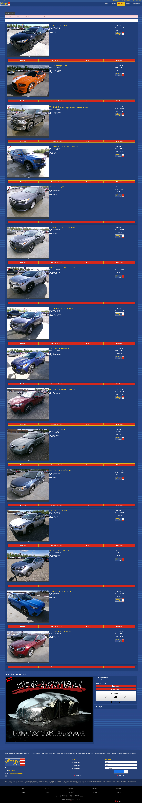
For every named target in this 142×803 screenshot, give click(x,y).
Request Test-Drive (71, 788)
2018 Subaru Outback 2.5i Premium (60, 632)
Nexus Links (119, 792)
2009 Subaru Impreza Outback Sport (60, 470)
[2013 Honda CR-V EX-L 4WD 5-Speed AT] (28, 323)
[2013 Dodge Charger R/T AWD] (28, 80)
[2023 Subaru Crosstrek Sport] (28, 525)
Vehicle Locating (71, 791)
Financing (113, 3)
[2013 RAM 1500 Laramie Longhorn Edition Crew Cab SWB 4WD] (28, 120)
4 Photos (28, 420)
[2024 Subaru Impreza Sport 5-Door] (28, 606)
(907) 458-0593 (117, 0)
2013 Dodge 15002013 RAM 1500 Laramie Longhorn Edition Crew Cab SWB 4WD (68, 107)
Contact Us (95, 789)
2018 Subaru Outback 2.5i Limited (59, 551)
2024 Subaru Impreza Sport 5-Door (60, 591)
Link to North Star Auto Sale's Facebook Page (6, 776)
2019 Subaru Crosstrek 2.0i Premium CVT (62, 389)
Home (106, 3)
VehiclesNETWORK (70, 796)
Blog (47, 789)
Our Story (23, 789)
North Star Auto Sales (77, 795)
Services (128, 3)
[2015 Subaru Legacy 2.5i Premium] (28, 201)
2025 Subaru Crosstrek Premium (59, 349)
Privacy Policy (95, 792)
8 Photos (28, 56)
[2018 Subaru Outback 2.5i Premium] (28, 646)
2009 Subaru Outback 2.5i (57, 429)
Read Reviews (71, 792)
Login (3, 0)
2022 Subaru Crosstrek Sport (58, 25)
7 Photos (28, 137)
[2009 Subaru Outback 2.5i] (28, 444)
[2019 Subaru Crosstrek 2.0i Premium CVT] (28, 403)
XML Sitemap (119, 791)
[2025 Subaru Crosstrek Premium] (28, 363)
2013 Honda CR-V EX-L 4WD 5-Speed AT (61, 308)
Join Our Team (47, 788)
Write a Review (94, 788)
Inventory (120, 3)
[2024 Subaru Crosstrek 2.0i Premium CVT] (28, 242)
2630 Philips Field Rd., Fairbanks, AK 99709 (131, 0)
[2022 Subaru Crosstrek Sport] (28, 40)
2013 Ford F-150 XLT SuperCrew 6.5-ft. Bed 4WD (64, 146)
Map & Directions (95, 791)
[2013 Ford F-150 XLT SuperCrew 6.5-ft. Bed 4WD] (28, 161)
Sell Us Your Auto (71, 789)
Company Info (136, 3)
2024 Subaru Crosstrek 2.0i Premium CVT (62, 227)
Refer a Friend (23, 792)
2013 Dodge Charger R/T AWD (58, 66)
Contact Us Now (121, 775)
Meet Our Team (23, 791)
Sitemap (118, 789)
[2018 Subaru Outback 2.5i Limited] (28, 565)
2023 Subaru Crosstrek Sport (58, 510)
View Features (120, 60)
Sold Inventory (118, 788)
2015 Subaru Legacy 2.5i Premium (59, 187)
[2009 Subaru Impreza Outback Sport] (28, 484)
